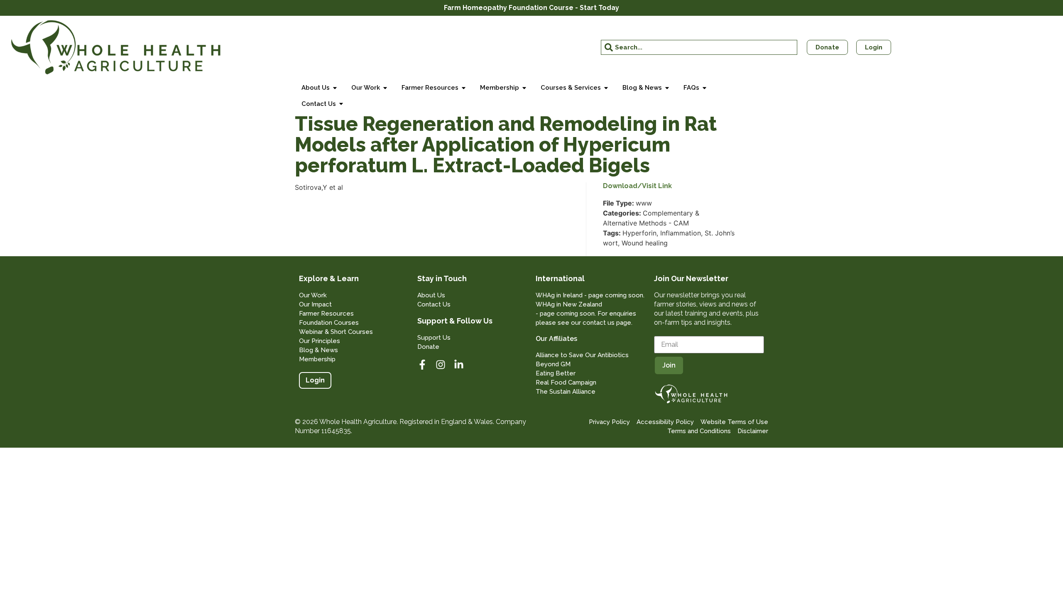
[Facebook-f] (422, 365)
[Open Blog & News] (667, 88)
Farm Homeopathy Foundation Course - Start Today (531, 8)
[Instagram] (441, 365)
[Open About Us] (335, 88)
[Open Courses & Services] (606, 88)
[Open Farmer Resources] (463, 88)
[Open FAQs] (704, 88)
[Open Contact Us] (341, 104)
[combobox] (699, 47)
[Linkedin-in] (459, 365)
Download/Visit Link (637, 186)
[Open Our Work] (385, 88)
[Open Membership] (524, 88)
